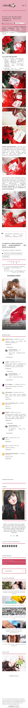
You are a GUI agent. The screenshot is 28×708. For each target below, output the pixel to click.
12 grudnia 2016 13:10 (19, 384)
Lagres (7, 361)
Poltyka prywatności (8, 560)
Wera (6, 437)
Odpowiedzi (10, 347)
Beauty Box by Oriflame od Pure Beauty (14, 605)
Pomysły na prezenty (16, 253)
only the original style (11, 403)
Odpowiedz (8, 344)
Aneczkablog (8, 392)
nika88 (7, 412)
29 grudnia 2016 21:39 (15, 350)
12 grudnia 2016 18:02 (13, 445)
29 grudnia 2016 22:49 (15, 426)
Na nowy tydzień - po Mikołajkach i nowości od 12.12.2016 (14, 271)
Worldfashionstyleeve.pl (12, 453)
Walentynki (6, 256)
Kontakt (5, 563)
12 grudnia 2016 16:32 (15, 412)
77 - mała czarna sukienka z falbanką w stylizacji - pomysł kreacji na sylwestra (14, 268)
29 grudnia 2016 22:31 (15, 374)
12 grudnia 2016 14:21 (18, 392)
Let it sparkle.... (9, 384)
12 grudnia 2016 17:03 (14, 437)
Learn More (11, 706)
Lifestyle (7, 253)
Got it (17, 706)
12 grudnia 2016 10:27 (19, 339)
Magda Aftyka (9, 339)
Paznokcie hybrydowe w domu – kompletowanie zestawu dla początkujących (14, 631)
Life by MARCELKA (13, 349)
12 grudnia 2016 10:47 (15, 361)
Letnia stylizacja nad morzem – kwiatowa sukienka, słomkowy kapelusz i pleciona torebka (14, 592)
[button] (20, 2)
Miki (6, 445)
